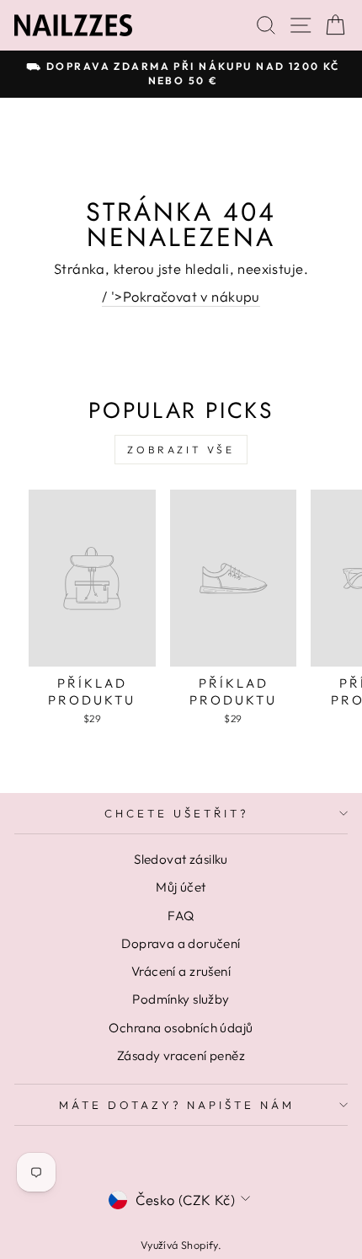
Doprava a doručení (180, 943)
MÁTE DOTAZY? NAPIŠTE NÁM (177, 1105)
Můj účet (180, 887)
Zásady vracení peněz (181, 1055)
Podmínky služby (180, 999)
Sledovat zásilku (181, 859)
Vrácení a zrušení (181, 971)
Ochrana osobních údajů (181, 1028)
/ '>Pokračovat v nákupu (181, 296)
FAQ (181, 916)
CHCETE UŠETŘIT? (176, 813)
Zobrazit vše (180, 449)
